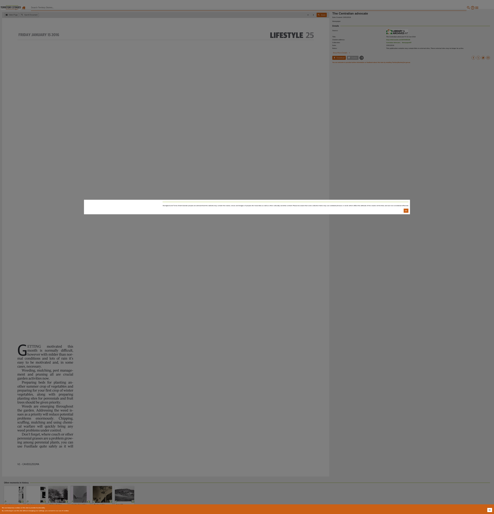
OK (406, 211)
